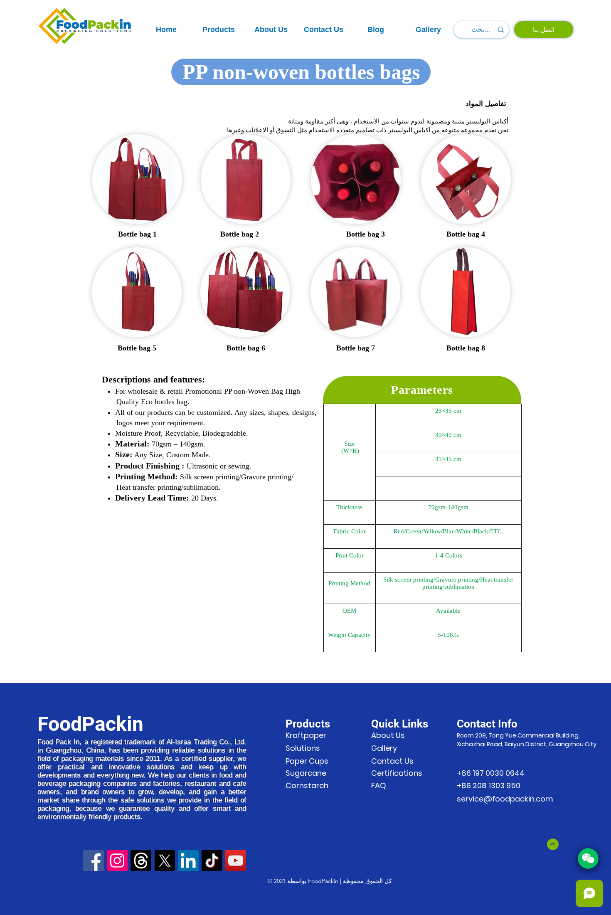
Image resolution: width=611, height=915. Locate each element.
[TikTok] (212, 860)
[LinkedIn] (188, 860)
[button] (218, 29)
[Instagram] (117, 860)
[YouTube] (235, 860)
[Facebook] (93, 860)
